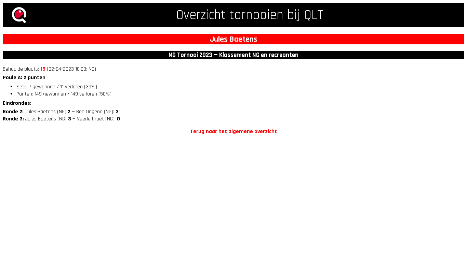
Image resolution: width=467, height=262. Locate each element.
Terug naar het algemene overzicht (233, 131)
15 (42, 69)
